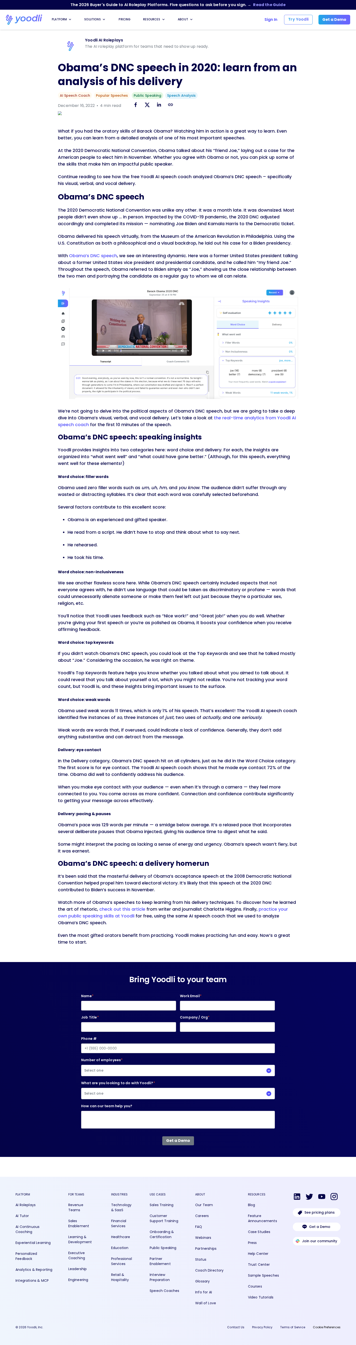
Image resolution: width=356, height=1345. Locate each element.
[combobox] (178, 1070)
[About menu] (191, 19)
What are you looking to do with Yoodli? (118, 1088)
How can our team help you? (106, 1106)
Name (87, 996)
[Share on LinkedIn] (159, 105)
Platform (59, 19)
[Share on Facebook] (135, 105)
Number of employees (102, 1065)
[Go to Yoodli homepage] (24, 20)
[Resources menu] (163, 19)
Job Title (90, 1017)
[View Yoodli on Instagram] (334, 1197)
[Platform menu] (70, 19)
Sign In (270, 19)
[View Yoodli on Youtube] (321, 1197)
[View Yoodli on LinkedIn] (297, 1197)
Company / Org (194, 1017)
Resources (151, 19)
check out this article (122, 909)
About (183, 19)
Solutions (92, 19)
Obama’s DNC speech (93, 256)
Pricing (125, 19)
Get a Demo (319, 1226)
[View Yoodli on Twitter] (309, 1197)
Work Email (190, 996)
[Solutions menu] (104, 19)
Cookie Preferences (327, 1327)
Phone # (89, 1038)
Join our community (319, 1241)
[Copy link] (170, 104)
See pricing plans (319, 1212)
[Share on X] (147, 105)
